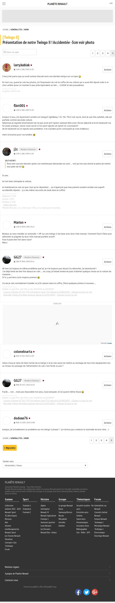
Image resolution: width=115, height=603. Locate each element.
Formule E (27, 512)
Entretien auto (82, 512)
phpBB (34, 586)
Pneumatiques (82, 522)
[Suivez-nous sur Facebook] (79, 592)
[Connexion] (111, 3)
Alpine (43, 505)
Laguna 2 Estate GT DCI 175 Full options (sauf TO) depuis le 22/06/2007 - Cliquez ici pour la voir (47, 292)
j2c (16, 149)
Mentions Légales (12, 567)
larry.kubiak (22, 64)
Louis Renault (46, 525)
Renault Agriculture (48, 515)
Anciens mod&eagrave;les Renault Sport (12, 529)
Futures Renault (100, 519)
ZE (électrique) (11, 515)
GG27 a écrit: (10, 160)
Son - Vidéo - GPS (83, 532)
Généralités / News (20, 29)
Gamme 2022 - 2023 (13, 508)
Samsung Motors (65, 512)
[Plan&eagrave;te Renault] (15, 482)
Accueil (6, 29)
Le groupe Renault (66, 505)
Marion (19, 222)
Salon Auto (81, 519)
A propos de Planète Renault (17, 573)
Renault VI (45, 512)
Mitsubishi (63, 519)
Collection (9, 505)
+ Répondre (9, 447)
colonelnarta (23, 351)
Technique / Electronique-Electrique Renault (101, 532)
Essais (7, 549)
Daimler (62, 525)
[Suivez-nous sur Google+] (95, 592)
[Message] (15, 69)
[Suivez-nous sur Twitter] (87, 592)
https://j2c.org (9, 205)
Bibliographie (81, 529)
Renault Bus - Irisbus (49, 532)
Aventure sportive (48, 522)
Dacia (61, 508)
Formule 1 (27, 505)
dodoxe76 (21, 418)
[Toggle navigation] (4, 3)
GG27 (18, 257)
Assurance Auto (82, 525)
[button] (6, 67)
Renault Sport (10, 512)
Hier (6, 522)
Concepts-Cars (11, 542)
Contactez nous (11, 580)
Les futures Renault (12, 535)
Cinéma (79, 515)
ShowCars (9, 539)
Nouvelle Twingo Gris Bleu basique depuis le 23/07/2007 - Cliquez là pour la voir (40, 295)
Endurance (27, 508)
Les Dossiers (45, 529)
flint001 (19, 105)
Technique (9, 545)
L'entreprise (45, 508)
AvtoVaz (62, 522)
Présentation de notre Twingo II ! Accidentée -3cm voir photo (48, 40)
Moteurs (8, 519)
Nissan (61, 515)
